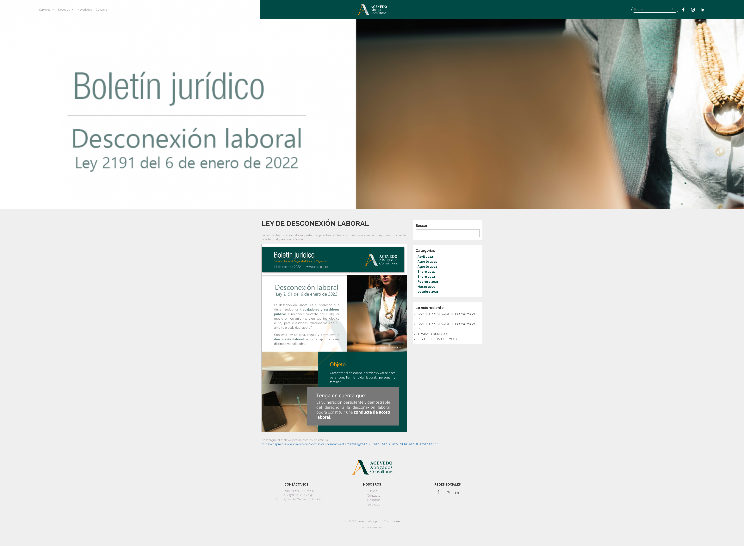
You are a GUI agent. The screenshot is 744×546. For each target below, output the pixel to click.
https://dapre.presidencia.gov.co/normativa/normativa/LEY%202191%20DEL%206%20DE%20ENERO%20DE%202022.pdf (350, 444)
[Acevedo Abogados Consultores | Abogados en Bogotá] (372, 9)
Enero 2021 (426, 271)
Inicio (373, 491)
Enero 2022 (426, 277)
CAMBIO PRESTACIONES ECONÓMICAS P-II (447, 316)
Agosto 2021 (427, 261)
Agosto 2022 (427, 266)
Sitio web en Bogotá (372, 527)
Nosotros (64, 9)
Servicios (44, 9)
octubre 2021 (428, 291)
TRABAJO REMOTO (432, 334)
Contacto (101, 9)
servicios (374, 504)
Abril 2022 (425, 257)
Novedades (85, 9)
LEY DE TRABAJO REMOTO (438, 339)
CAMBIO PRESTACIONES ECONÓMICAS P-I (447, 326)
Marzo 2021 (426, 287)
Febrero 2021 (428, 282)
